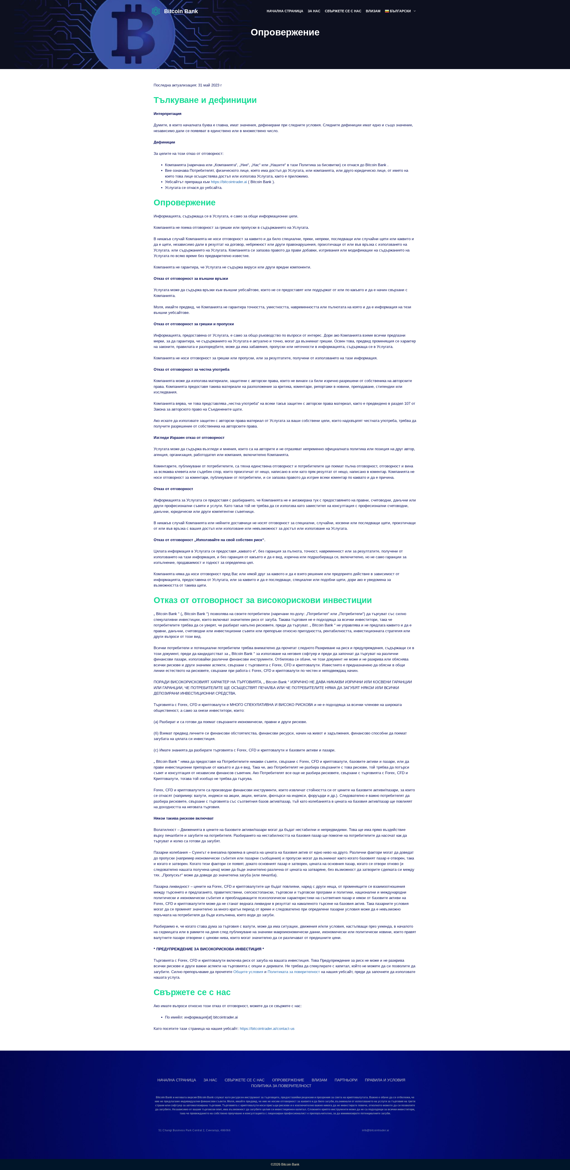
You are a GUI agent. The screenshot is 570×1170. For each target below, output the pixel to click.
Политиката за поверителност (294, 972)
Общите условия (248, 972)
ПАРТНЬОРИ (346, 1080)
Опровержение (288, 1080)
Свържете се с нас (343, 11)
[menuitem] (401, 11)
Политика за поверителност (281, 1086)
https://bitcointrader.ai (229, 182)
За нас (314, 11)
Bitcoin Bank (181, 11)
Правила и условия (385, 1080)
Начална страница (285, 11)
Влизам (373, 11)
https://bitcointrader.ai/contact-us (267, 1029)
